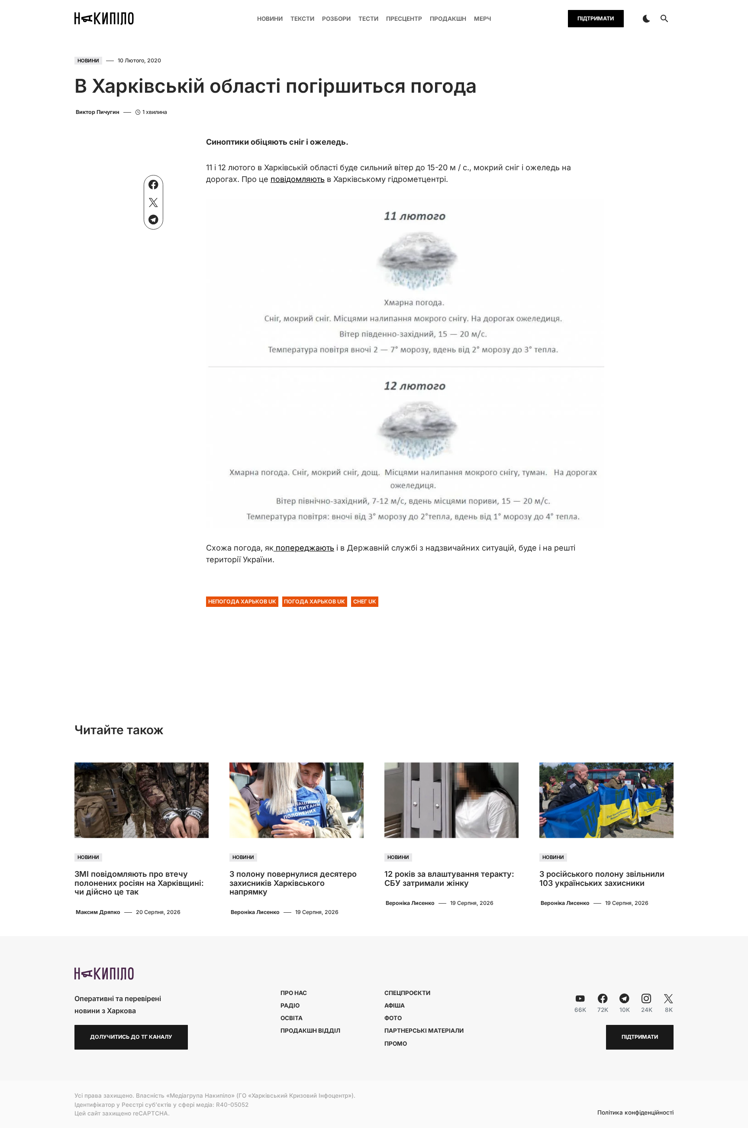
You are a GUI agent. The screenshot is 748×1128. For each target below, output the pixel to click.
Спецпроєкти (407, 992)
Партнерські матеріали (424, 1030)
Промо (395, 1043)
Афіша (394, 1005)
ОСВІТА (291, 1018)
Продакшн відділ (310, 1030)
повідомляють (298, 179)
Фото (393, 1018)
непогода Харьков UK (242, 601)
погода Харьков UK (314, 601)
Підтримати (595, 18)
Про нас (293, 992)
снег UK (364, 601)
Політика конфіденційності (635, 1113)
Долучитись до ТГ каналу (131, 1037)
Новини (88, 61)
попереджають (304, 547)
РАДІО (290, 1005)
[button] (646, 19)
